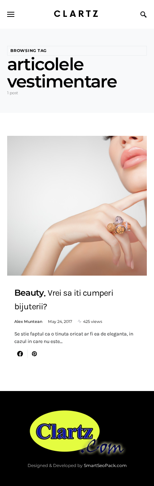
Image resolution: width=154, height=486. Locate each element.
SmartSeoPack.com (105, 465)
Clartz (77, 14)
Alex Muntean (28, 321)
